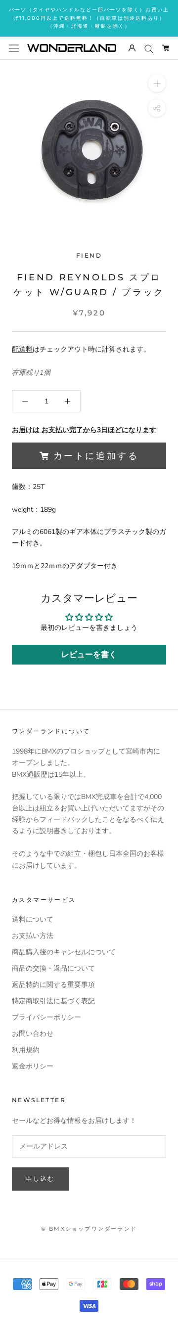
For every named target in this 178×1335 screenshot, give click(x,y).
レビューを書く (89, 654)
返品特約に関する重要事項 (53, 984)
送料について (32, 919)
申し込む (40, 1178)
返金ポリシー (32, 1066)
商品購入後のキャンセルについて (64, 952)
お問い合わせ (32, 1033)
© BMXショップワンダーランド (89, 1228)
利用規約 (26, 1050)
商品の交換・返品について (53, 968)
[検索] (148, 48)
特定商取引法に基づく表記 (53, 1001)
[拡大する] (157, 82)
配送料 (22, 349)
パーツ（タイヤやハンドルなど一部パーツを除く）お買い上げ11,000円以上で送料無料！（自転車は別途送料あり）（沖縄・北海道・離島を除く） (89, 17)
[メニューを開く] (14, 47)
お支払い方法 (32, 935)
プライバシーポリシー (46, 1017)
